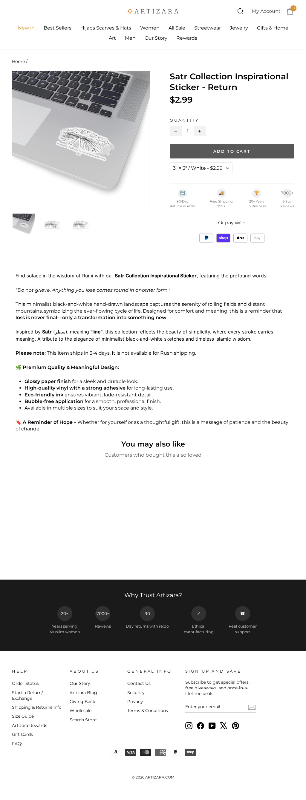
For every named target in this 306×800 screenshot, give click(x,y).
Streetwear (207, 28)
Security (136, 692)
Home (18, 61)
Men (130, 38)
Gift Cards (22, 734)
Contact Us (139, 683)
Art (112, 38)
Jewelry (239, 28)
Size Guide (23, 716)
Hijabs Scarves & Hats (105, 28)
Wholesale (80, 710)
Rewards (186, 38)
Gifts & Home (272, 28)
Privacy (135, 701)
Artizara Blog (83, 692)
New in (26, 28)
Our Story (156, 38)
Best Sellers (57, 28)
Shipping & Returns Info (37, 707)
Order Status (25, 683)
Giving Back (82, 701)
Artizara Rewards (29, 725)
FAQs (17, 743)
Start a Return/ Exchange (27, 695)
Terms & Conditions (147, 710)
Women (150, 28)
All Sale (177, 28)
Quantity (184, 120)
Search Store (83, 719)
